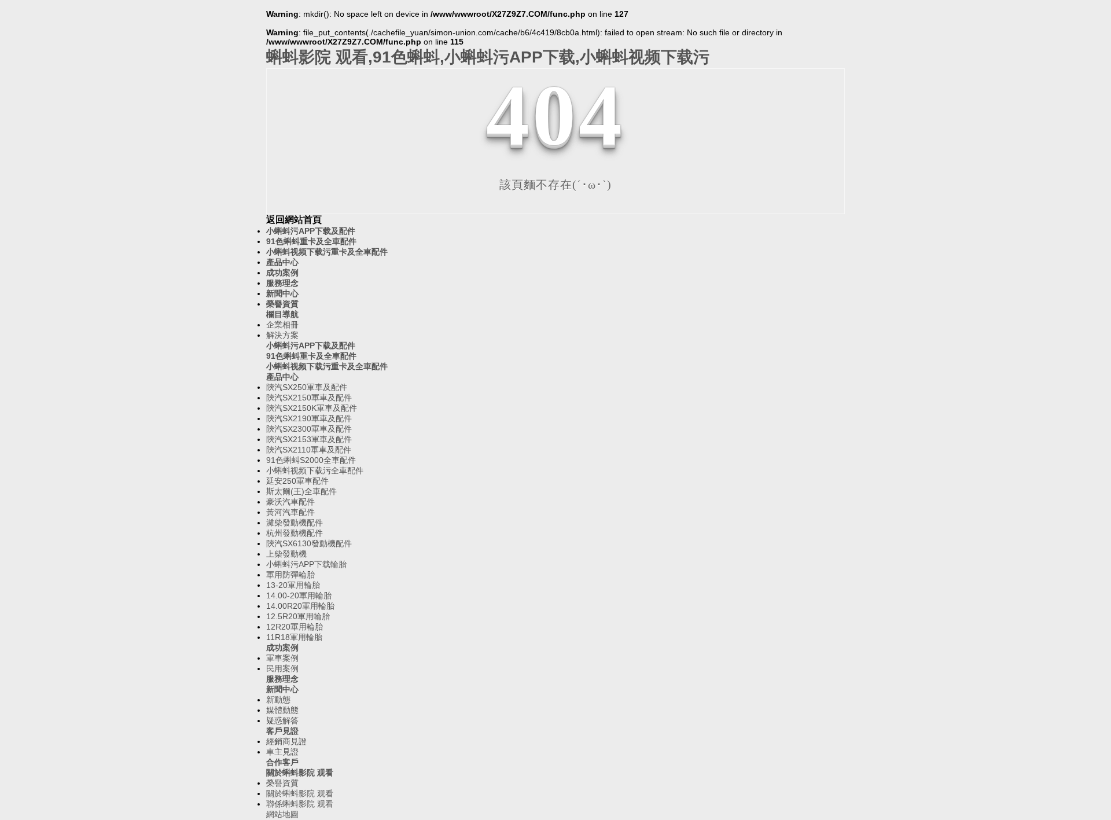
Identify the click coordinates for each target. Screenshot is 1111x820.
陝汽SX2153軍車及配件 (309, 439)
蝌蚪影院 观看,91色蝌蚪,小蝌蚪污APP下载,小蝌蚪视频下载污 (487, 57)
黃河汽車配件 (290, 512)
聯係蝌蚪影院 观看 (299, 803)
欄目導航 (282, 314)
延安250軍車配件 (297, 481)
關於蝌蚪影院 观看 (299, 772)
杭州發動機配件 (294, 533)
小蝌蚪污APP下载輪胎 (306, 564)
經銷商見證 (286, 741)
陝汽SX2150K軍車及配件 (311, 408)
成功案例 (282, 272)
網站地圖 (282, 814)
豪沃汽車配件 (290, 501)
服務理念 (282, 283)
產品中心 (282, 262)
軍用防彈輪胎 (290, 574)
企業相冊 (282, 324)
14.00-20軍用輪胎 (299, 595)
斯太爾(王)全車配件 (301, 491)
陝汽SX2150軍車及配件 (309, 397)
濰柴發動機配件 (294, 522)
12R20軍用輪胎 (294, 626)
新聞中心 (282, 293)
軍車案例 (282, 658)
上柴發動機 (286, 553)
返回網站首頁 (294, 220)
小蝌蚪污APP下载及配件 (310, 231)
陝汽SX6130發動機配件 (309, 543)
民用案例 (282, 668)
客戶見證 (282, 731)
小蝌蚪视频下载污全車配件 (314, 470)
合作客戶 (282, 762)
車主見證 (282, 751)
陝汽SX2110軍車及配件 (308, 449)
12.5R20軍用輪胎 (298, 616)
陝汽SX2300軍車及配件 (309, 428)
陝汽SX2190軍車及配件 (309, 418)
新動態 (278, 699)
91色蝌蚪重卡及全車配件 (311, 241)
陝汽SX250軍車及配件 (306, 387)
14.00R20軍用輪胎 (300, 606)
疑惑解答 (282, 720)
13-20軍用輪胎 (293, 585)
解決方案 (282, 335)
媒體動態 (282, 710)
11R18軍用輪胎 (294, 637)
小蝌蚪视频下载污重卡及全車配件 (327, 251)
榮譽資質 (282, 303)
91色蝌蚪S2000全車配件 (311, 460)
